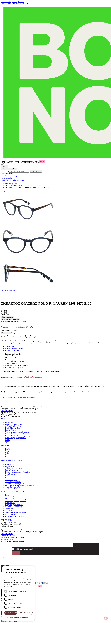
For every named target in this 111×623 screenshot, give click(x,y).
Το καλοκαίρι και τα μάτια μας (15, 501)
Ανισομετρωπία (10, 514)
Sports (7, 442)
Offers (7, 440)
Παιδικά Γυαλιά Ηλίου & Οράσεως (17, 436)
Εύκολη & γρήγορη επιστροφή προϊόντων (19, 486)
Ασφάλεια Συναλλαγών (13, 482)
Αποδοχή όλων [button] (11, 613)
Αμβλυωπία (9, 510)
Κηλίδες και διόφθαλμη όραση (15, 516)
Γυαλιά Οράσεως (11, 430)
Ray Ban (8, 449)
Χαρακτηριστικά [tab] (11, 346)
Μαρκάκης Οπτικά (11, 184)
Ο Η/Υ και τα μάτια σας (13, 507)
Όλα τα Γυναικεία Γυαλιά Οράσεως (17, 434)
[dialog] (18, 593)
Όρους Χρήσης (30, 549)
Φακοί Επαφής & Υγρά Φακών (15, 438)
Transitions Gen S (11, 497)
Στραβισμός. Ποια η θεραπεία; (15, 512)
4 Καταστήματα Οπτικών (13, 468)
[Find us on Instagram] (6, 560)
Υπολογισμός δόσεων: (9, 331)
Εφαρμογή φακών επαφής (14, 505)
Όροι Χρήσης (10, 474)
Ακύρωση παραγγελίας (13, 488)
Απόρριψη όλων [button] (26, 613)
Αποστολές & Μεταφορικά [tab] (14, 348)
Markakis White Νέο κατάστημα (16, 499)
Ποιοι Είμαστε (10, 464)
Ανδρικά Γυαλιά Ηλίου (13, 426)
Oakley (7, 453)
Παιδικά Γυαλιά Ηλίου (13, 428)
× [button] (32, 568)
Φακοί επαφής (10, 503)
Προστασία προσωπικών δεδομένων (18, 472)
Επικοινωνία (9, 466)
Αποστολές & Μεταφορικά (14, 484)
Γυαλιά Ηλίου (10, 422)
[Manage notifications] (106, 618)
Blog (7, 495)
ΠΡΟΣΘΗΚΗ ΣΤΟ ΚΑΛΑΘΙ (10, 319)
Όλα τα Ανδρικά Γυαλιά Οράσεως (17, 432)
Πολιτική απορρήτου (12, 476)
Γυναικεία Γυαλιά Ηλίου (13, 424)
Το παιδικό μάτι (10, 509)
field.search (5, 171)
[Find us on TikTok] (6, 562)
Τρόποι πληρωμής (11, 480)
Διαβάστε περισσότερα (21, 586)
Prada (7, 457)
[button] (4, 291)
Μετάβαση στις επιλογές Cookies (12, 2)
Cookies (8, 478)
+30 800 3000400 (7, 411)
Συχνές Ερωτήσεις (11, 470)
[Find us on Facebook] (6, 558)
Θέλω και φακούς (7, 317)
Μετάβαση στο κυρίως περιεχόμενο (13, 180)
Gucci (7, 451)
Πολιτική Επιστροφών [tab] (13, 350)
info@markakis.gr (7, 539)
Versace (8, 455)
